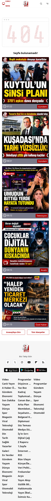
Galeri (5, 450)
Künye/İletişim (25, 463)
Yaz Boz (22, 387)
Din (4, 433)
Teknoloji (7, 425)
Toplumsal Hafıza (25, 396)
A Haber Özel (9, 387)
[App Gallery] (41, 370)
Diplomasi (23, 421)
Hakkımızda (25, 488)
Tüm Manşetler (38, 332)
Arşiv (21, 476)
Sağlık (5, 442)
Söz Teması (24, 425)
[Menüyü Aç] (47, 3)
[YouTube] (29, 362)
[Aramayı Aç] (41, 3)
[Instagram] (22, 362)
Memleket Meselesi (25, 408)
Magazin (7, 417)
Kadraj (22, 392)
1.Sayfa (22, 446)
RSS (20, 455)
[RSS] (43, 362)
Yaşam (6, 404)
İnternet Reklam (25, 450)
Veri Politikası (25, 467)
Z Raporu (23, 442)
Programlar (24, 379)
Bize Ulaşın (24, 459)
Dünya (6, 408)
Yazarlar (7, 446)
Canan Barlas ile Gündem (25, 400)
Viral (4, 421)
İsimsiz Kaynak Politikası (25, 496)
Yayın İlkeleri (25, 492)
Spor (4, 412)
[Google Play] (27, 370)
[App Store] (11, 370)
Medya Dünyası (25, 429)
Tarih (5, 437)
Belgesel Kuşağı (25, 417)
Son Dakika (8, 400)
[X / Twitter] (15, 362)
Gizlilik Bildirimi (25, 484)
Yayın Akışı (24, 480)
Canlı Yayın (8, 383)
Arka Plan (23, 404)
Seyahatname (25, 412)
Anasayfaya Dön (13, 332)
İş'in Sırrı (23, 433)
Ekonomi (7, 396)
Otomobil (7, 429)
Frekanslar (24, 471)
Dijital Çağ (24, 437)
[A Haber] (25, 4)
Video (5, 379)
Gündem (7, 392)
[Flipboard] (36, 362)
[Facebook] (7, 362)
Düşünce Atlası (25, 383)
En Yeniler (8, 455)
